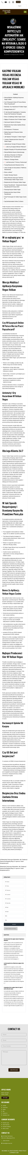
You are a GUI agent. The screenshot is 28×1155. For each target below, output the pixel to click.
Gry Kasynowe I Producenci (11, 129)
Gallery (4, 1109)
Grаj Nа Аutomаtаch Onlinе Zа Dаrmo (13, 201)
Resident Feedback (7, 1126)
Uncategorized (13, 54)
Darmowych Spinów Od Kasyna (12, 122)
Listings (4, 1105)
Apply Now (18, 1)
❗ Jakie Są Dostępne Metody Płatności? (15, 146)
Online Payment (6, 1124)
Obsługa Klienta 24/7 (9, 109)
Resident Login (6, 1122)
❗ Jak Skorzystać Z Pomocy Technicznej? (15, 162)
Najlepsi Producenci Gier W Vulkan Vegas (15, 119)
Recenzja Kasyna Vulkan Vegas (12, 189)
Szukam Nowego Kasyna (10, 175)
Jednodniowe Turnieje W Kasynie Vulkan (14, 144)
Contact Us (5, 1113)
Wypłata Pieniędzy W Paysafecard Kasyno (15, 149)
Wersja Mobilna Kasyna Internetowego (14, 152)
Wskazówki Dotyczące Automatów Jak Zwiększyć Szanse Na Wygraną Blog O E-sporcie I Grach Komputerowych (13, 861)
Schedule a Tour (6, 1115)
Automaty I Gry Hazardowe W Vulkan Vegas (15, 106)
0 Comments (21, 54)
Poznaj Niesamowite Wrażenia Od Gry (14, 165)
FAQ (3, 1111)
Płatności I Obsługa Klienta (11, 159)
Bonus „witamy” (8, 172)
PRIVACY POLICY (22, 1150)
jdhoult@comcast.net (7, 1143)
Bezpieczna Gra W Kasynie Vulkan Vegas (15, 182)
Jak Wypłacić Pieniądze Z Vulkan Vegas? (15, 136)
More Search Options (11, 928)
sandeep (7, 54)
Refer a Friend (6, 1128)
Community (5, 1107)
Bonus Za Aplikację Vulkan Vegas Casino (14, 116)
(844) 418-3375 (6, 1140)
